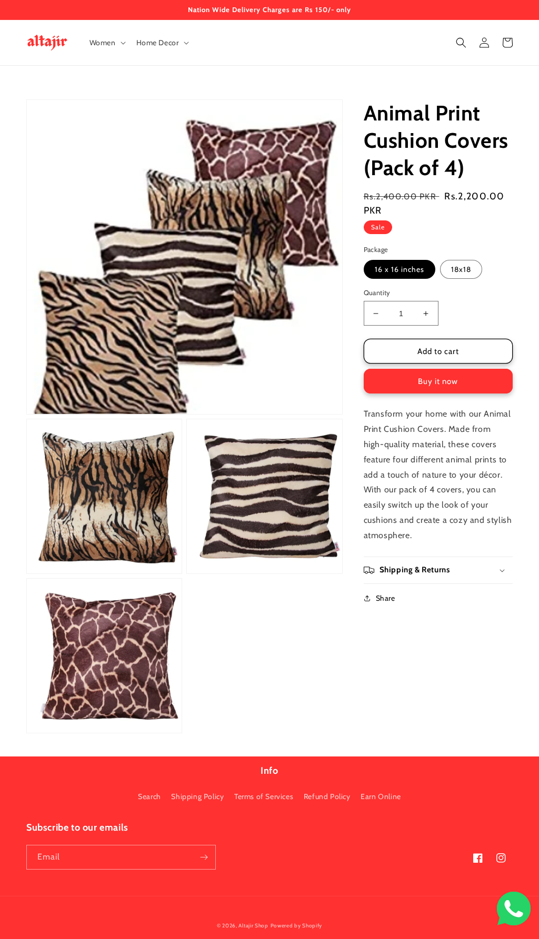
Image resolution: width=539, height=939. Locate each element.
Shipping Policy (197, 796)
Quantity (377, 292)
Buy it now (438, 381)
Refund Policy (327, 796)
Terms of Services (263, 796)
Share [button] (385, 598)
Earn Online (381, 796)
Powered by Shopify (297, 925)
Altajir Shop (253, 925)
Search (149, 796)
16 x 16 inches (399, 269)
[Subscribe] (203, 857)
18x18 (461, 269)
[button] (106, 43)
